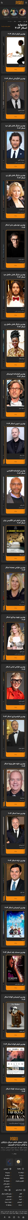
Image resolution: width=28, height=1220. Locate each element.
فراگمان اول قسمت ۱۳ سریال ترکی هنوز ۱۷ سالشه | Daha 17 (14, 17)
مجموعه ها (7, 1181)
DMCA (22, 1178)
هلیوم (23, 1076)
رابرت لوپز (22, 892)
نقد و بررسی (8, 1199)
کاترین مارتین (21, 701)
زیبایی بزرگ (22, 555)
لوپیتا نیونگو (21, 359)
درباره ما (21, 1175)
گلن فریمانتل (21, 845)
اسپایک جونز (21, 408)
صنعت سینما (8, 1202)
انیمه (20, 1199)
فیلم (21, 1194)
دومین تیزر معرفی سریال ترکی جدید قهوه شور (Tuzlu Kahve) (23, 17)
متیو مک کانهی (21, 160)
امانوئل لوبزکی (21, 748)
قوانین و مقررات (20, 1181)
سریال (20, 1197)
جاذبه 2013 (22, 113)
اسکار (15, 21)
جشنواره (19, 21)
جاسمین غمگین (20, 212)
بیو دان (22, 602)
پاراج (24, 21)
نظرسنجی (7, 1187)
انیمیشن (19, 1202)
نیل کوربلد (22, 798)
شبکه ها (7, 1175)
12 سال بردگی (21, 66)
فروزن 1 (22, 895)
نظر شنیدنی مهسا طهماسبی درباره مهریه (6, 17)
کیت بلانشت (21, 210)
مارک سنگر (22, 455)
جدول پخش (7, 1184)
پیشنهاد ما (8, 1205)
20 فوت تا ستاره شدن (19, 984)
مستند (20, 1205)
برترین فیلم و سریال (6, 1194)
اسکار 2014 (10, 21)
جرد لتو (22, 309)
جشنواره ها (7, 1178)
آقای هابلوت (21, 1031)
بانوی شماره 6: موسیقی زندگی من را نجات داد (16, 1124)
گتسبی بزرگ (21, 604)
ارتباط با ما (21, 1173)
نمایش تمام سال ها (6, 26)
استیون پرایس (21, 259)
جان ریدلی (22, 505)
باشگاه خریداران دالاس (19, 162)
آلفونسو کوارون (21, 110)
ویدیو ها (7, 1173)
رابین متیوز (22, 651)
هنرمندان (9, 1197)
